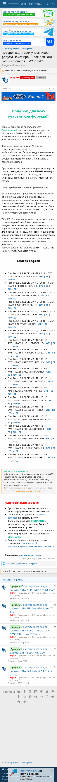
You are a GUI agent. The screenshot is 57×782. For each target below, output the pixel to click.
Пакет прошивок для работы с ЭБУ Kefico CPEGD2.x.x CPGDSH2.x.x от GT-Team (29, 630)
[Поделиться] (50, 88)
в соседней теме (30, 554)
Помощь (6, 779)
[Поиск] (53, 4)
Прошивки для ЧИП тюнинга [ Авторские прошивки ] (32, 594)
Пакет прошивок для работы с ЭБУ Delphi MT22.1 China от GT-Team (32, 671)
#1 (54, 88)
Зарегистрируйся (30, 770)
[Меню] (4, 4)
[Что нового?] (47, 4)
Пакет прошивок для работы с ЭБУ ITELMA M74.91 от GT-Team (31, 608)
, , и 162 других (21, 563)
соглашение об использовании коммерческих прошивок (31, 545)
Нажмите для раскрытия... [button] (28, 491)
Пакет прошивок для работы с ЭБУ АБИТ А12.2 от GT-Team (32, 588)
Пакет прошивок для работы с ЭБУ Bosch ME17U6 (29, 650)
